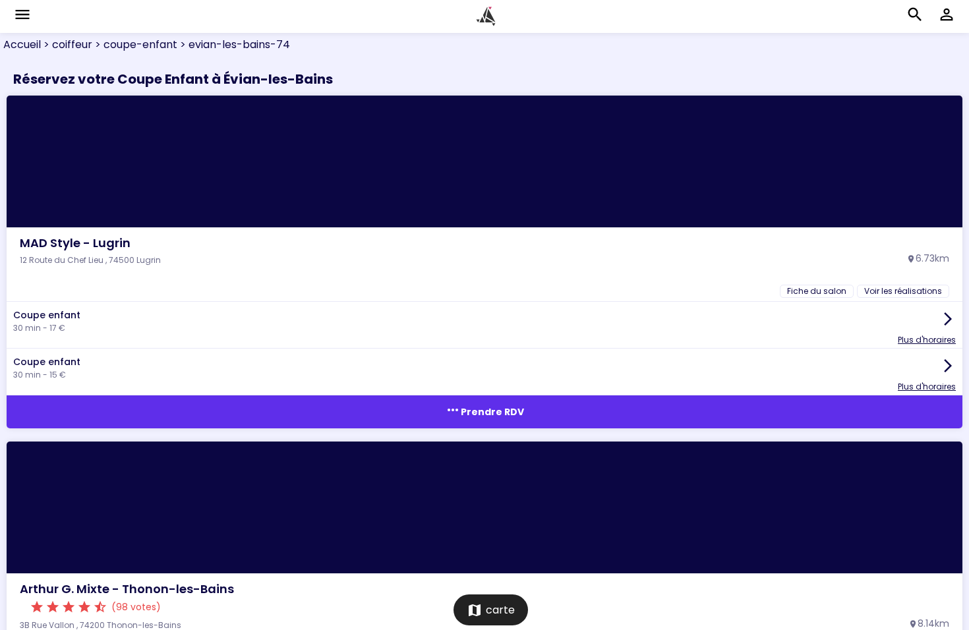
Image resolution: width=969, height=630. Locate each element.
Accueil (22, 44)
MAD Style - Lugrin (75, 243)
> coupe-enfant (134, 44)
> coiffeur (66, 44)
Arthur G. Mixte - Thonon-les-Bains (127, 589)
